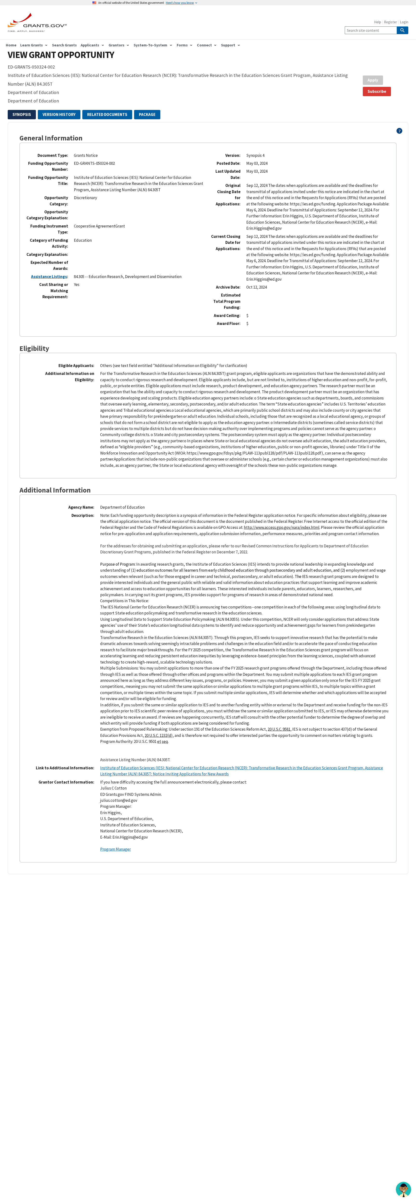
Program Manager (115, 849)
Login (404, 22)
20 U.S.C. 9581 (279, 729)
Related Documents (107, 114)
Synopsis (22, 114)
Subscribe (377, 91)
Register (390, 22)
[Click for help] (399, 132)
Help (377, 22)
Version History (59, 114)
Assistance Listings (49, 276)
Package (147, 114)
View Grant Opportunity (61, 55)
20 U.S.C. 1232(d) (159, 735)
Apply (373, 80)
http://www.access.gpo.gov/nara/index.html (281, 527)
